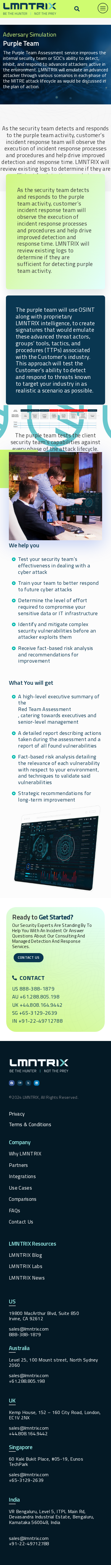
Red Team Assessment (44, 709)
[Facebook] (12, 1083)
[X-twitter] (28, 1083)
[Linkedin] (36, 1083)
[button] (77, 9)
